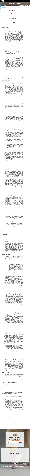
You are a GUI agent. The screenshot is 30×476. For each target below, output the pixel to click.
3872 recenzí (23, 459)
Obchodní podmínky (15, 466)
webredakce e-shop (19, 471)
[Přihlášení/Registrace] (22, 1)
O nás (1, 466)
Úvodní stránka (2, 5)
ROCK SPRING (11, 466)
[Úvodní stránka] (2, 1)
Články (4, 466)
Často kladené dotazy (22, 466)
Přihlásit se (20, 442)
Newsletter (6, 466)
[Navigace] (28, 1)
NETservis (11, 471)
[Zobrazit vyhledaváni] (20, 1)
